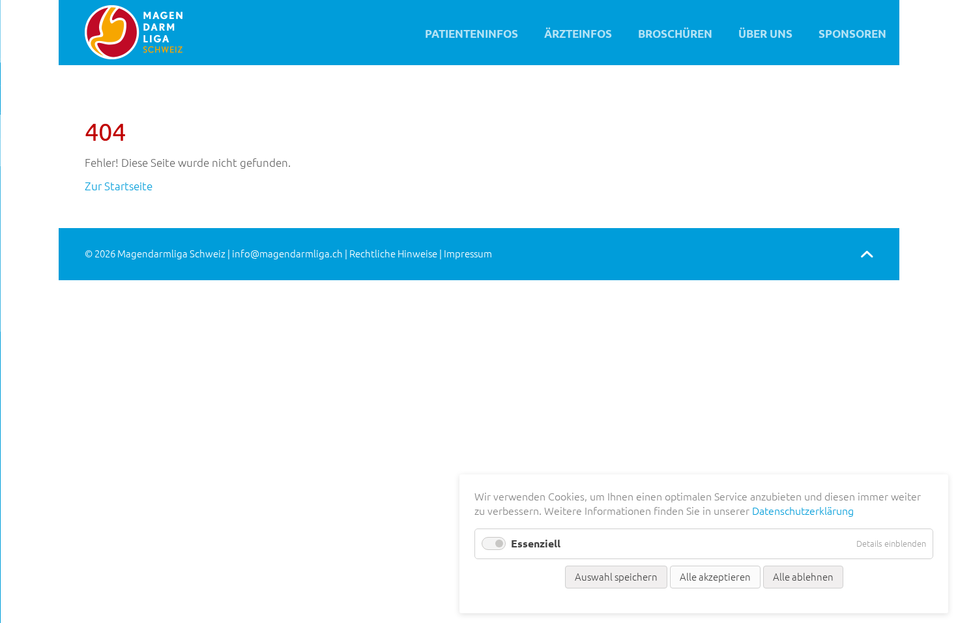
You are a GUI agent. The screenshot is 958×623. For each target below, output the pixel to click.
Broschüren (675, 33)
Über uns (765, 33)
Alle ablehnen (803, 577)
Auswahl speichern (616, 577)
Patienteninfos (471, 33)
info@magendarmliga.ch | (290, 253)
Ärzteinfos (578, 33)
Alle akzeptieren (715, 577)
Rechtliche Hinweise (393, 253)
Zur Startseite (118, 186)
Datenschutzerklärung (803, 511)
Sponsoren (852, 33)
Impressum (468, 253)
